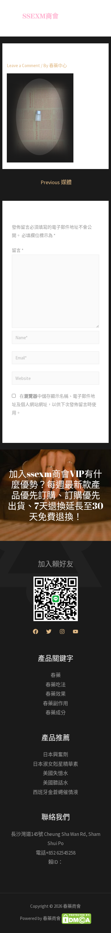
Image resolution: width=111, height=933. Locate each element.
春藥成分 (56, 712)
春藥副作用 (55, 703)
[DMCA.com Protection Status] (76, 918)
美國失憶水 (55, 773)
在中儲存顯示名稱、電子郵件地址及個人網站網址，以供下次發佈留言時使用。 (54, 404)
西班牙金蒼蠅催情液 (55, 792)
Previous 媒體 (56, 182)
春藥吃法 (56, 684)
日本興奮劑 (55, 754)
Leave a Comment (23, 65)
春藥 (56, 675)
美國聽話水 (55, 782)
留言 (17, 250)
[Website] (55, 379)
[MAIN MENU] (99, 18)
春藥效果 (56, 694)
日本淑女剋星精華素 (55, 764)
